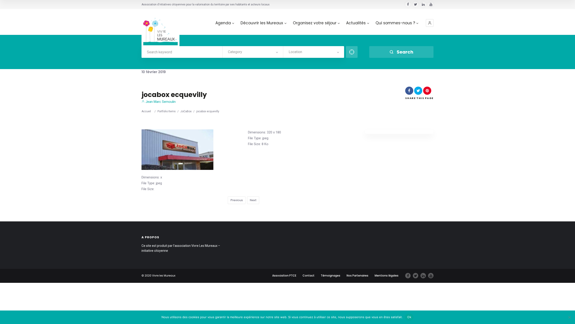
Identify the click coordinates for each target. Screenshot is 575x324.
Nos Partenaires (357, 275)
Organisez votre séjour (314, 23)
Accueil (146, 111)
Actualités (356, 23)
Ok (409, 317)
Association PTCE (284, 275)
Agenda (223, 23)
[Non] (569, 317)
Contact (308, 275)
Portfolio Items (166, 111)
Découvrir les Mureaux (262, 23)
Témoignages (330, 275)
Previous (236, 200)
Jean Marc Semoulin (160, 102)
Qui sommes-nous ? (395, 23)
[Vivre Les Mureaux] (160, 28)
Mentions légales (386, 275)
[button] (429, 23)
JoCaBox (186, 111)
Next (253, 200)
